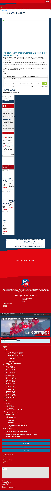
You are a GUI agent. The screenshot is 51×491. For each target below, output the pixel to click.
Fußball (5, 349)
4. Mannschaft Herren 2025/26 (15, 357)
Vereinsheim (11, 420)
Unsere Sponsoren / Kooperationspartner (18, 423)
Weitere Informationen (11, 417)
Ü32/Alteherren (11, 358)
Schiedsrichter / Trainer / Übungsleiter (15, 409)
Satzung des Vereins (10, 414)
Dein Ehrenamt (11, 426)
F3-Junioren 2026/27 (10, 372)
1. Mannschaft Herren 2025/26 (15, 352)
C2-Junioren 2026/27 (11, 389)
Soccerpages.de (47, 314)
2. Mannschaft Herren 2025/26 (15, 353)
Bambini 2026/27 (10, 366)
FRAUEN (8, 360)
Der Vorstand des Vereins (12, 412)
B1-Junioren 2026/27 (10, 392)
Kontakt (23, 301)
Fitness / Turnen (9, 408)
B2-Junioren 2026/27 (10, 394)
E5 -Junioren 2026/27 (11, 380)
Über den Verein (6, 411)
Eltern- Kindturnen (10, 406)
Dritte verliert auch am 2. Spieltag (5, 179)
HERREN (7, 350)
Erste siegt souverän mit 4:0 (11, 180)
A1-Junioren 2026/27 (11, 395)
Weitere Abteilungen (8, 399)
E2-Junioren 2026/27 (10, 375)
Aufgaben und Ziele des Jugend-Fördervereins (16, 431)
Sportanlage (11, 422)
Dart (7, 400)
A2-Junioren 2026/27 (11, 397)
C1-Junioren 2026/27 (11, 388)
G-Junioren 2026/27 (10, 367)
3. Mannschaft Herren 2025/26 (15, 355)
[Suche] (18, 340)
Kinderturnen (9, 405)
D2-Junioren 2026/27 (10, 383)
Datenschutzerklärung (27, 298)
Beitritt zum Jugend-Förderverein (13, 433)
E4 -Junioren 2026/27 (11, 378)
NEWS (4, 347)
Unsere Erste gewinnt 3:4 (4, 222)
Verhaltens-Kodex (12, 419)
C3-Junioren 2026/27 (11, 391)
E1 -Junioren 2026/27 (11, 374)
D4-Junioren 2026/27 (10, 386)
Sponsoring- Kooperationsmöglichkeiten (17, 425)
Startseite (5, 346)
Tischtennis (8, 402)
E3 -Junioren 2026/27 (11, 377)
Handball (8, 403)
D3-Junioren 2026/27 (10, 385)
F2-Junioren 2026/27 (10, 371)
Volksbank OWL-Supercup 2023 (13, 436)
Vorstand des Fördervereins (12, 430)
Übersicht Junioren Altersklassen (13, 363)
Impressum (24, 299)
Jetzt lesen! (4, 187)
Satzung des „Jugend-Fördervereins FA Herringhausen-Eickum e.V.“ (21, 434)
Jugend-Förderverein (8, 428)
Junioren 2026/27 (7, 364)
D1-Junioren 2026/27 (10, 381)
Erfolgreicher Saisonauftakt (12, 201)
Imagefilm (8, 416)
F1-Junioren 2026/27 (10, 369)
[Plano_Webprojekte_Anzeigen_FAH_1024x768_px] (8, 159)
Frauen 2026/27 (11, 361)
